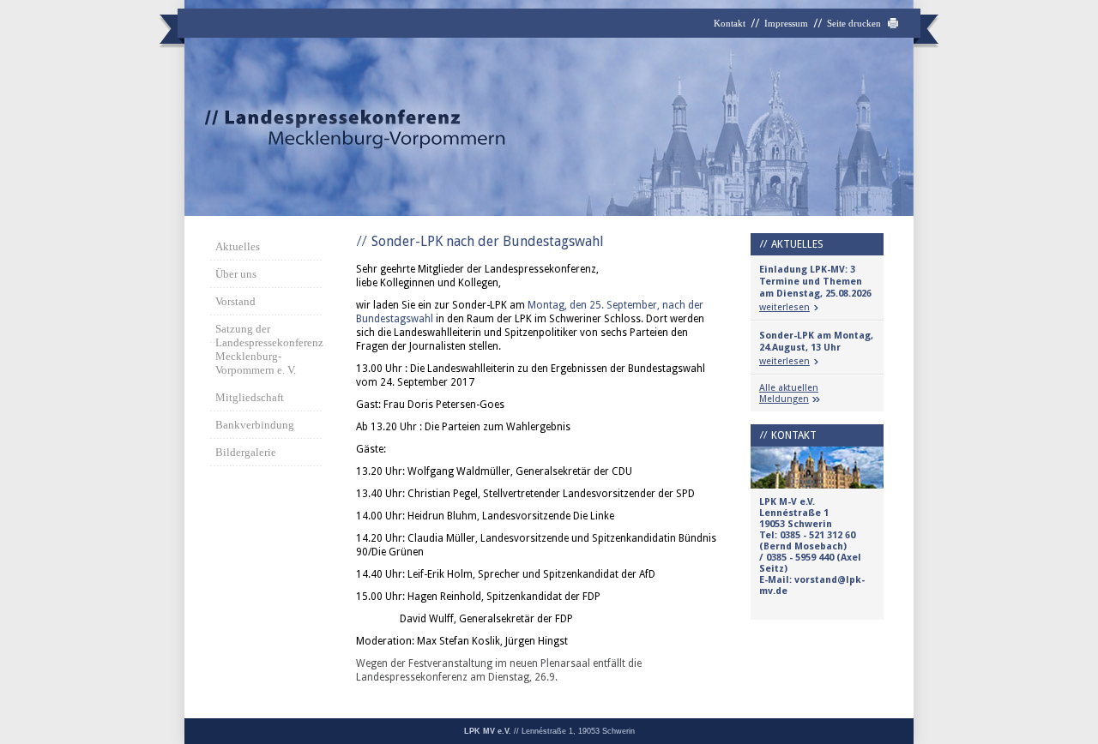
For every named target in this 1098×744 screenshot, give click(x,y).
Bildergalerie (245, 452)
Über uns (235, 273)
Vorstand (235, 301)
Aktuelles (237, 246)
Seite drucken (854, 23)
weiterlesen (784, 307)
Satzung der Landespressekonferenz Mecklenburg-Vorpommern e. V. (268, 349)
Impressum (786, 23)
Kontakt (729, 23)
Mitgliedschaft (249, 397)
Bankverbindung (254, 424)
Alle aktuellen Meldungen (788, 393)
